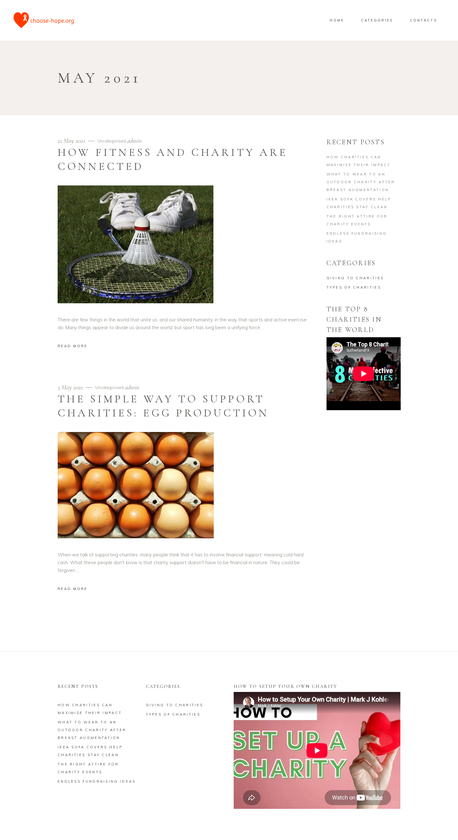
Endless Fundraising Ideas (97, 781)
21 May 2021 (72, 140)
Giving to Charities (355, 278)
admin (134, 140)
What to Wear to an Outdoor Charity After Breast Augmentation (361, 182)
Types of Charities (354, 287)
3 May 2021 (71, 387)
